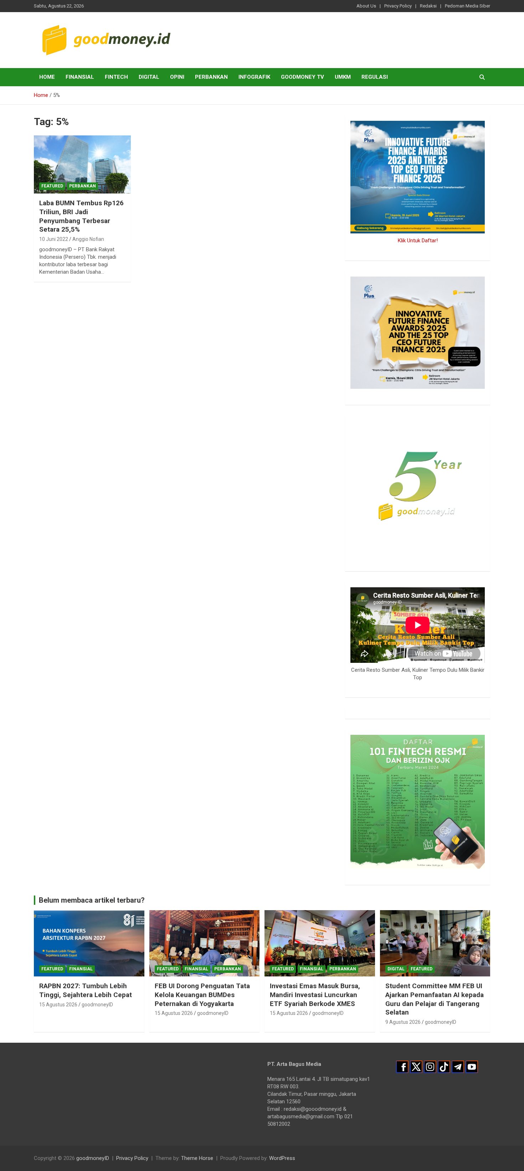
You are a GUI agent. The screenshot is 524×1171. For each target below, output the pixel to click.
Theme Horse (197, 1158)
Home (47, 77)
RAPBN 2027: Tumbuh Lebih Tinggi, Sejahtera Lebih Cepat (85, 990)
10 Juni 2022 (53, 239)
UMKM (343, 77)
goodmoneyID (97, 1004)
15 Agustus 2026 (58, 1004)
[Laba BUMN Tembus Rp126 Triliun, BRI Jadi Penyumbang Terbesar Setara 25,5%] (82, 164)
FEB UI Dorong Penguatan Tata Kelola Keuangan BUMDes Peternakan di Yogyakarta (202, 994)
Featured (52, 186)
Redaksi (428, 6)
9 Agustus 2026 (403, 1022)
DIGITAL (149, 77)
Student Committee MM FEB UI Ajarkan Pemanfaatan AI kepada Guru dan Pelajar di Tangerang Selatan (434, 999)
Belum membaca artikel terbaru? (92, 900)
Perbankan (211, 77)
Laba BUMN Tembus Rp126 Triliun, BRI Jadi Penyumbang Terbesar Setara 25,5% (81, 216)
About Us (366, 6)
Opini (177, 77)
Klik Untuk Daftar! (418, 240)
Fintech (116, 77)
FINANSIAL (80, 77)
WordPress (282, 1158)
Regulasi (374, 77)
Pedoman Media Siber (467, 6)
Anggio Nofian (88, 239)
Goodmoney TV (302, 77)
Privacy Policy (398, 6)
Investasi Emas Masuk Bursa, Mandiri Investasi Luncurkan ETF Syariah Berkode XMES (315, 994)
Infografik (254, 77)
